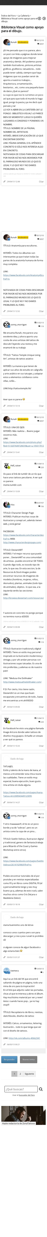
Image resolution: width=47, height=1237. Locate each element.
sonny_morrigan (18, 324)
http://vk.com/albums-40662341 (24, 1038)
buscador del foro (27, 1095)
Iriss (12, 504)
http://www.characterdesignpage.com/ (22, 542)
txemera (14, 970)
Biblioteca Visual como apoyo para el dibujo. (22, 29)
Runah (13, 42)
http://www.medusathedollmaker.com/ (22, 682)
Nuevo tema (29, 1059)
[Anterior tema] (39, 18)
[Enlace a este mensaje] (4, 182)
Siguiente (29, 1073)
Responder (9, 1059)
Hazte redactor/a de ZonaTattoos (18, 1123)
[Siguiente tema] (44, 18)
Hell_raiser (15, 465)
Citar (41, 181)
